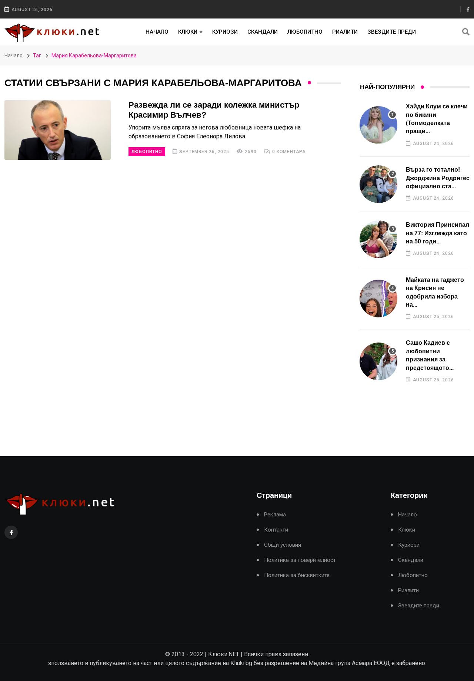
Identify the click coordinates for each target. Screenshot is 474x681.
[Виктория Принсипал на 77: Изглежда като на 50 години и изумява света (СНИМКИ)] (378, 239)
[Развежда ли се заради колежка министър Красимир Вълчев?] (57, 130)
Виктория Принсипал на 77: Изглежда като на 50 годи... (437, 233)
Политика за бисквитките (297, 575)
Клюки (187, 31)
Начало (157, 31)
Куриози (225, 31)
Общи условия (282, 545)
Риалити (345, 31)
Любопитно (305, 31)
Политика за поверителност (300, 560)
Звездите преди (391, 31)
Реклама (275, 515)
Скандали (262, 31)
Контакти (276, 530)
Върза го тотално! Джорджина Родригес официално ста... (438, 177)
